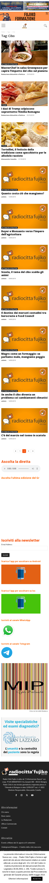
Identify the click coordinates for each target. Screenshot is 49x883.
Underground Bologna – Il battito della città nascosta (21, 847)
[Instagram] (22, 795)
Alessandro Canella (8, 159)
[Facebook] (16, 795)
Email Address (6, 545)
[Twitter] (27, 795)
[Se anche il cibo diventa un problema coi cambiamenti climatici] (24, 379)
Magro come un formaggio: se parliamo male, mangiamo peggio (23, 355)
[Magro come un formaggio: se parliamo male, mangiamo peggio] (24, 338)
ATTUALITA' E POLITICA (9, 64)
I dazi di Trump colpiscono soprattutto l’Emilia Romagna (20, 110)
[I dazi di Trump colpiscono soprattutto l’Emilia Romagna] (24, 93)
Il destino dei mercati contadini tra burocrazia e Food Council (23, 314)
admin (3, 197)
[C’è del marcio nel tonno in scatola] (24, 420)
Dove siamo (5, 816)
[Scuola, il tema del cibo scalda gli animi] (24, 257)
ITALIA (4, 105)
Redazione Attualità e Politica (13, 74)
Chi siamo (5, 812)
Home (3, 32)
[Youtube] (32, 795)
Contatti (4, 828)
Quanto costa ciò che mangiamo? (22, 193)
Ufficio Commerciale (9, 824)
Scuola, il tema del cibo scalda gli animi (22, 273)
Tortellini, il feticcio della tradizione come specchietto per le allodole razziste (23, 152)
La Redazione (6, 820)
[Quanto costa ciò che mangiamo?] (24, 178)
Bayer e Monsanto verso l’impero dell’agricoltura (22, 233)
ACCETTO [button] (37, 879)
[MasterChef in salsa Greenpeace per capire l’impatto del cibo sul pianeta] (24, 53)
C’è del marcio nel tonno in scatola (23, 435)
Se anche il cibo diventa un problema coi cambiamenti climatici (24, 396)
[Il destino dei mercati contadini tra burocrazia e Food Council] (24, 298)
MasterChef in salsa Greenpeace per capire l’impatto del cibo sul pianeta (24, 69)
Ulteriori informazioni (18, 879)
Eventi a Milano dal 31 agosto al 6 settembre (18, 843)
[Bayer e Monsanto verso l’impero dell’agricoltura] (24, 216)
